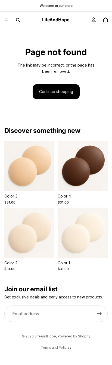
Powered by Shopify (74, 336)
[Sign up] (99, 314)
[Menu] (6, 20)
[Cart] (105, 20)
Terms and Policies (56, 347)
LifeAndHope (45, 336)
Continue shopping (56, 91)
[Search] (18, 20)
